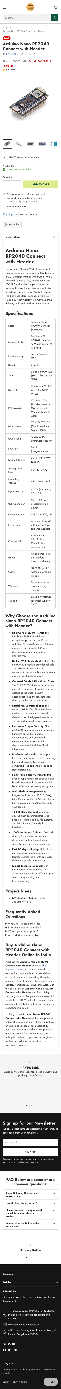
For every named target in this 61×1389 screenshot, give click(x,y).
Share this (14, 224)
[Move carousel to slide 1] (26, 1105)
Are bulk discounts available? (24, 935)
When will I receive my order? (25, 924)
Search (6, 1381)
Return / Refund (19, 1381)
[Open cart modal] (55, 7)
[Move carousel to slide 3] (31, 1105)
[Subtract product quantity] (6, 184)
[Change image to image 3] (30, 144)
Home (5, 27)
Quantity (7, 177)
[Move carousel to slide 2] (29, 1105)
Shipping (8, 214)
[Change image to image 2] (19, 144)
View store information (17, 206)
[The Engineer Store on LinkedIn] (15, 1350)
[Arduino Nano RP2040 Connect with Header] (30, 106)
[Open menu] (4, 7)
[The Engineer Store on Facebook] (4, 1350)
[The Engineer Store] (30, 7)
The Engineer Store (31, 1369)
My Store (11, 54)
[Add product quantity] (18, 184)
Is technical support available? (24, 927)
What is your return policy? (23, 931)
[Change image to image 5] (53, 144)
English (7, 1363)
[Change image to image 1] (7, 144)
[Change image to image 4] (42, 144)
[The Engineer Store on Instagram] (10, 1350)
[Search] (54, 17)
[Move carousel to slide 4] (34, 1105)
